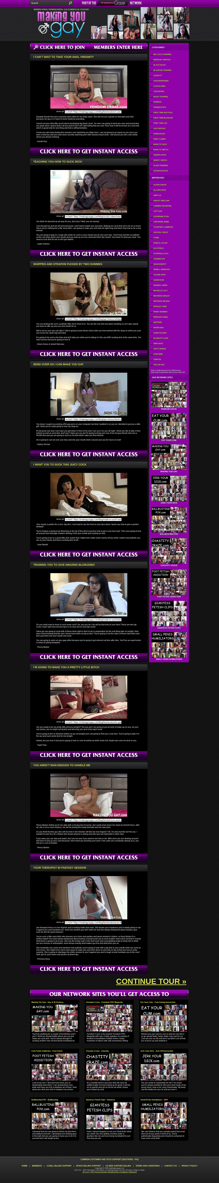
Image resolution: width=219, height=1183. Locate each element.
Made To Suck (160, 144)
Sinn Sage (158, 343)
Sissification (159, 155)
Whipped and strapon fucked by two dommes (67, 264)
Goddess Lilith (160, 253)
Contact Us (170, 1166)
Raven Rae (158, 328)
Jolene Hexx (159, 275)
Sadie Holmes (160, 333)
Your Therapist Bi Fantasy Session (59, 867)
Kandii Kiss (158, 280)
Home (24, 1166)
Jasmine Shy (159, 259)
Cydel (156, 238)
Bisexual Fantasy (162, 60)
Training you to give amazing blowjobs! (64, 564)
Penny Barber (160, 312)
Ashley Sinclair (161, 201)
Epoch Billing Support (88, 1166)
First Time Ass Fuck (163, 113)
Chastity (157, 75)
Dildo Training (160, 97)
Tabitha (157, 359)
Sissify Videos (160, 160)
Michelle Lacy (160, 291)
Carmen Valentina (162, 206)
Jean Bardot (159, 264)
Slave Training (160, 165)
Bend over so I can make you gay (58, 364)
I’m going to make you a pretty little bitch (66, 667)
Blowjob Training (162, 70)
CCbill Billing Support (59, 1166)
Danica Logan (160, 243)
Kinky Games (159, 139)
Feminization (159, 107)
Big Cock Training (162, 54)
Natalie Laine (160, 306)
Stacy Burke (159, 349)
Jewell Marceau (161, 269)
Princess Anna (160, 317)
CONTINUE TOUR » (151, 981)
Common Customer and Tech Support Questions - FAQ (109, 1159)
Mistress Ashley (161, 296)
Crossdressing (161, 81)
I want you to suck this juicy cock (59, 464)
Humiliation (159, 134)
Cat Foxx (157, 211)
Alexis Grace (160, 185)
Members (37, 1166)
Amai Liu (157, 195)
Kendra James (160, 285)
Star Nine (158, 354)
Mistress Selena (161, 301)
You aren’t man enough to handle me (61, 765)
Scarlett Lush (160, 338)
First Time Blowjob (163, 118)
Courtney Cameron (163, 227)
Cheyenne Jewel (161, 222)
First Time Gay (160, 123)
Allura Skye (159, 190)
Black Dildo (159, 65)
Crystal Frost (160, 232)
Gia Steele (158, 248)
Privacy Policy (189, 1166)
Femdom (157, 102)
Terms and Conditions (148, 1166)
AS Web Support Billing (118, 1166)
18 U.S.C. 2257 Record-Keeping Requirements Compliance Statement (109, 1172)
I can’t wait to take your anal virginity (63, 57)
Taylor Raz (159, 365)
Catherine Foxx (161, 216)
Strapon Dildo (160, 171)
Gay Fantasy (159, 128)
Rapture (157, 322)
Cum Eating (158, 91)
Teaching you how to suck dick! (57, 161)
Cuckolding (159, 86)
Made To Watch (160, 150)
